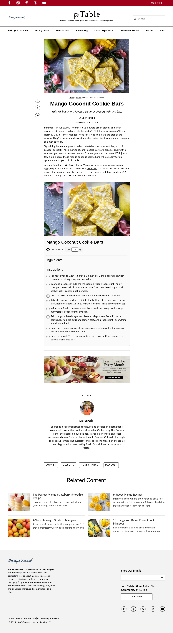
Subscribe (137, 597)
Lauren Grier (87, 118)
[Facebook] (124, 611)
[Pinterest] (143, 611)
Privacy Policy (15, 618)
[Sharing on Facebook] (37, 100)
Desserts (68, 465)
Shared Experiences (104, 30)
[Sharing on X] (37, 108)
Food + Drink (62, 30)
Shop (162, 30)
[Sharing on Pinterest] (37, 116)
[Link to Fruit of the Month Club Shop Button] (87, 384)
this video (92, 168)
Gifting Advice (42, 30)
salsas (98, 146)
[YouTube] (162, 611)
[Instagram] (133, 611)
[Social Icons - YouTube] (44, 4)
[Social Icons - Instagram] (18, 4)
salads (80, 146)
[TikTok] (153, 611)
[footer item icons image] (20, 563)
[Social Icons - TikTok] (35, 4)
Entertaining (82, 30)
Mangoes (111, 465)
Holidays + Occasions (18, 30)
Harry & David (66, 165)
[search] (135, 19)
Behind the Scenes (130, 30)
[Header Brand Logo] (16, 21)
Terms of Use (29, 618)
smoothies (108, 146)
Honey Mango (90, 465)
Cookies (51, 465)
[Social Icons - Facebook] (9, 4)
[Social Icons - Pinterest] (26, 4)
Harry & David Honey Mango (60, 135)
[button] (69, 249)
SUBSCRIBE (156, 3)
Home (71, 97)
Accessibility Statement (48, 618)
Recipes (149, 30)
